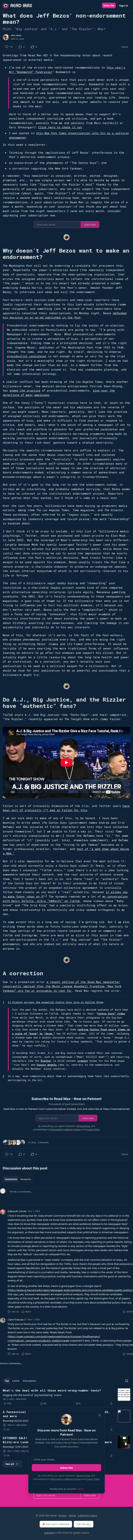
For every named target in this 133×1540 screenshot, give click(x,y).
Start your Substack (57, 1524)
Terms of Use (83, 1475)
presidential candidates (26, 356)
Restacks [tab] (26, 1179)
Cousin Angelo (47, 1064)
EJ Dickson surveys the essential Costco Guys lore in (46, 1002)
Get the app (84, 1524)
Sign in (123, 5)
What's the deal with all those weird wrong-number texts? (52, 1390)
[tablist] (18, 1179)
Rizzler (46, 1060)
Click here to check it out (60, 127)
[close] (100, 1415)
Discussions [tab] (29, 1380)
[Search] (126, 1380)
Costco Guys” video (111, 1013)
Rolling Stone (94, 1002)
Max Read (16, 35)
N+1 (11, 72)
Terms (72, 1515)
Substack (49, 1532)
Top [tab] (7, 1380)
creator (82, 1060)
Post (77, 317)
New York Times (56, 133)
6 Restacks (43, 1142)
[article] (66, 1397)
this (40, 133)
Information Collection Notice (65, 1479)
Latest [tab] (15, 1380)
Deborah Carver (17, 1211)
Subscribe (108, 5)
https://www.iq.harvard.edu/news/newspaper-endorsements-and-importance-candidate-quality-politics (70, 1290)
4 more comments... (11, 1363)
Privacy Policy (93, 1479)
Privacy (63, 1515)
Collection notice (87, 1515)
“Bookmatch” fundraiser (33, 72)
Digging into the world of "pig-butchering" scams (32, 1395)
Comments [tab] (11, 1179)
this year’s (116, 67)
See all (10, 1464)
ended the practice (25, 390)
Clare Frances (16, 1319)
